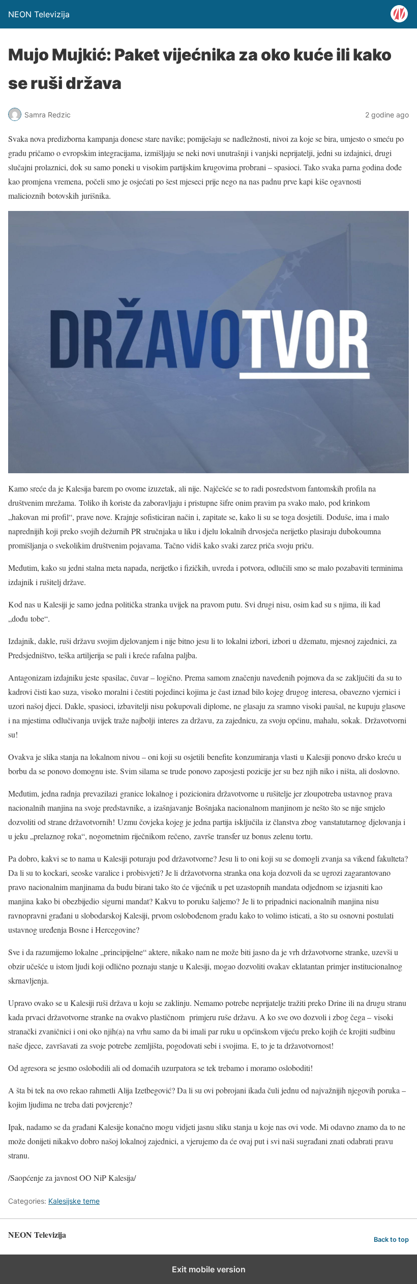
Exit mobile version (209, 1269)
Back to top (391, 1239)
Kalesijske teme (74, 1201)
